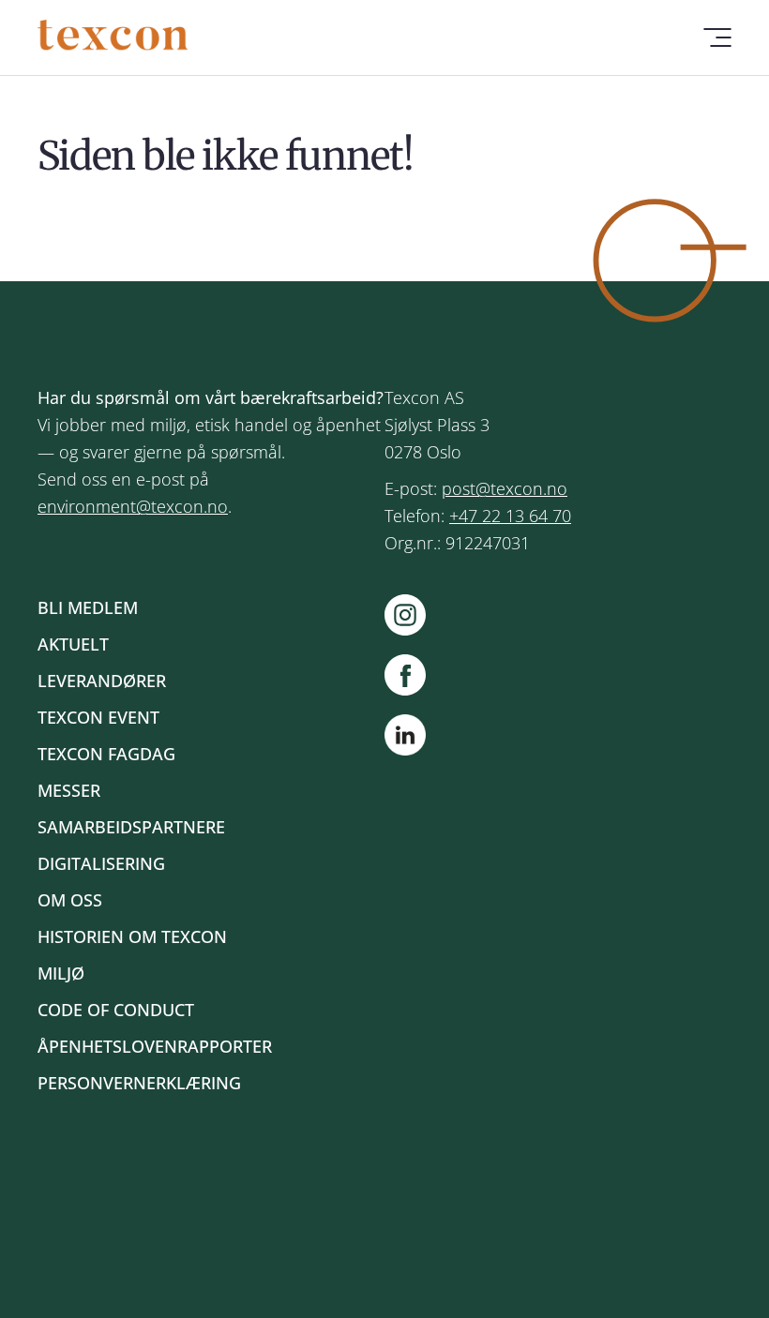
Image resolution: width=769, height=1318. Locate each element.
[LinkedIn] (405, 738)
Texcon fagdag (106, 753)
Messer (69, 790)
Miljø (61, 973)
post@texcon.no (504, 488)
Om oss (70, 900)
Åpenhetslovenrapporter (155, 1046)
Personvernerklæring (139, 1082)
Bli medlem (88, 607)
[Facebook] (414, 675)
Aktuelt (73, 644)
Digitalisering (101, 863)
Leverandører (102, 680)
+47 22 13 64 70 (510, 515)
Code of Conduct (116, 1009)
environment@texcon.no (133, 506)
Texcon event (98, 717)
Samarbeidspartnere (131, 827)
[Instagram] (414, 615)
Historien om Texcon (132, 936)
